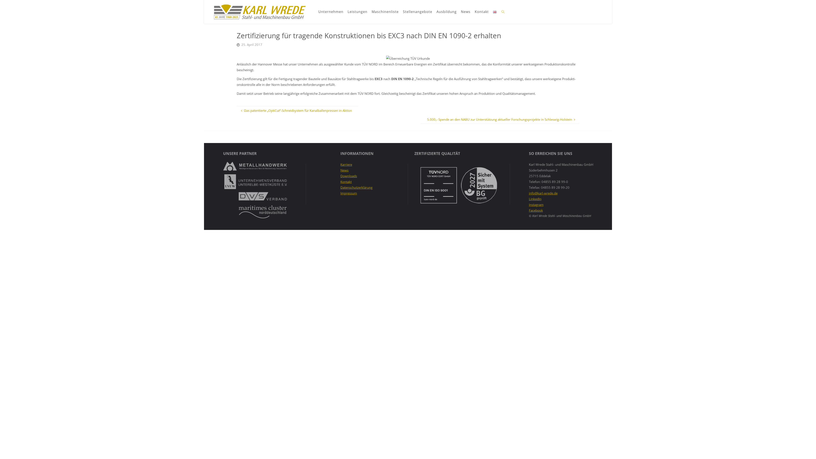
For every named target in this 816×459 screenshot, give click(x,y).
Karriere (346, 164)
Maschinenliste (385, 11)
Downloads (348, 176)
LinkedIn (535, 199)
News (465, 11)
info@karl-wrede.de (543, 193)
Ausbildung (446, 11)
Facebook (536, 210)
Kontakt (482, 11)
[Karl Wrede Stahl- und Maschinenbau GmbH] (259, 12)
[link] (503, 12)
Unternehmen (330, 11)
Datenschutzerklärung (356, 187)
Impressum (348, 193)
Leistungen (357, 11)
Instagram (536, 205)
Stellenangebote (417, 11)
